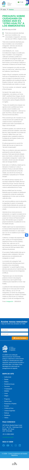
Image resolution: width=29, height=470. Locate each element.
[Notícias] (7, 9)
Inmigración (9, 301)
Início (4, 9)
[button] (27, 2)
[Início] (1, 9)
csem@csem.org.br (7, 437)
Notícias (11, 9)
